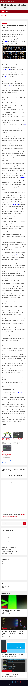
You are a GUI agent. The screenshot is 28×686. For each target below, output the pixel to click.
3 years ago (5, 636)
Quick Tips (4, 23)
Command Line (5, 562)
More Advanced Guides (7, 553)
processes (21, 460)
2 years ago (5, 613)
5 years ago (5, 656)
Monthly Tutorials (6, 570)
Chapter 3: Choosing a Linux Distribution (11, 539)
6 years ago (5, 676)
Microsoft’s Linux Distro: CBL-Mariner (12, 654)
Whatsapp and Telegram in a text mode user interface (6, 453)
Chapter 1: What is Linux (7, 535)
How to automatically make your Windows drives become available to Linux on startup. (14, 470)
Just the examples (6, 568)
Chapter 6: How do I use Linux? (9, 545)
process (16, 460)
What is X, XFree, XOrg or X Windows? (16, 475)
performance (12, 460)
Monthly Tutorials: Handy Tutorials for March (6, 439)
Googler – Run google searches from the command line (17, 439)
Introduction (4, 533)
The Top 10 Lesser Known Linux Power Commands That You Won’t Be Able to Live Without (14, 633)
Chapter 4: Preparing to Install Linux (10, 541)
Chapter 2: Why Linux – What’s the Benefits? (12, 537)
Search (24, 523)
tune (5, 462)
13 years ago (6, 30)
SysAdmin (4, 578)
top (2, 462)
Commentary (5, 563)
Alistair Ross (13, 30)
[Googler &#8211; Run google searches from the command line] (18, 434)
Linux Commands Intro (7, 549)
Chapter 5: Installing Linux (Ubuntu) (9, 543)
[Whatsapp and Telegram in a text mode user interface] (7, 448)
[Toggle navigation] (7, 11)
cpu (5, 460)
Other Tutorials (5, 572)
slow (25, 460)
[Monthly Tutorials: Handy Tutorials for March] (7, 434)
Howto (3, 566)
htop (22, 421)
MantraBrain (23, 684)
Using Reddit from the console (10, 674)
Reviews (4, 576)
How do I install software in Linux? (9, 551)
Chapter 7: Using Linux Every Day (9, 547)
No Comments (22, 30)
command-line (9, 82)
